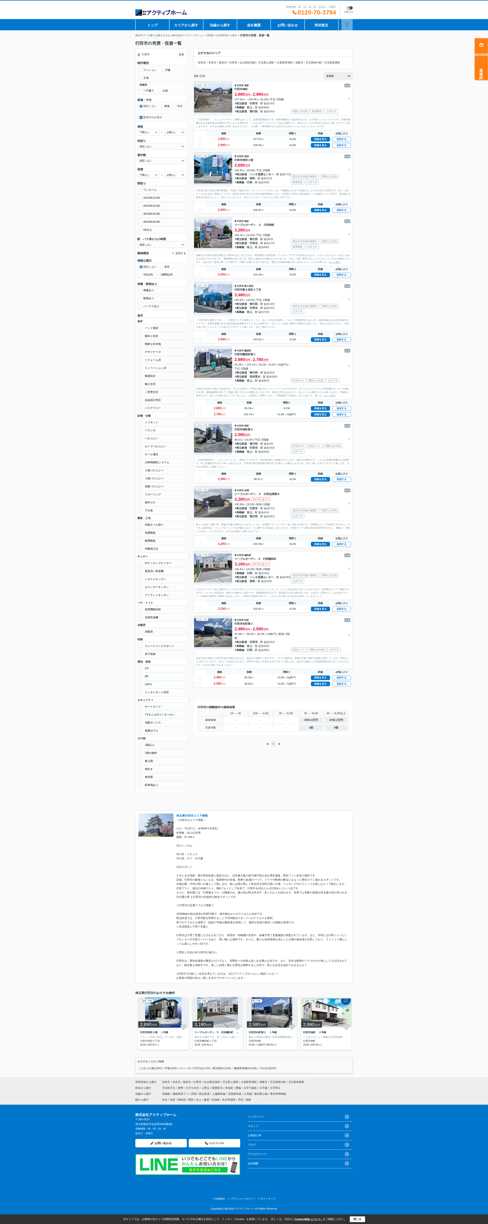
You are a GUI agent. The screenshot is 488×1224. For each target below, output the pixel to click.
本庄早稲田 (228, 1099)
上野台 (205, 1087)
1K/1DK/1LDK (151, 197)
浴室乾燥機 (151, 617)
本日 (167, 266)
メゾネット (151, 422)
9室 (336, 727)
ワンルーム (150, 189)
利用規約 (220, 1198)
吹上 (249, 107)
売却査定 (321, 25)
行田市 (233, 62)
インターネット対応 (157, 692)
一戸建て (148, 90)
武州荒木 (255, 376)
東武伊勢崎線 (278, 1093)
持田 (246, 156)
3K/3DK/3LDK (151, 213)
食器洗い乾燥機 (154, 571)
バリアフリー (153, 408)
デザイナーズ (153, 351)
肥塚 (239, 1087)
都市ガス (150, 502)
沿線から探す (220, 25)
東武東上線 (261, 1093)
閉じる (357, 1219)
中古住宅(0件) (268, 1068)
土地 (146, 77)
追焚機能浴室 (153, 609)
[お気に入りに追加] (183, 1027)
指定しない (150, 106)
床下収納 (150, 653)
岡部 (190, 1099)
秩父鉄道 (241, 103)
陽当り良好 (151, 335)
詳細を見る (320, 139)
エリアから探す (186, 25)
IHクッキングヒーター (158, 563)
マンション (150, 69)
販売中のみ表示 (152, 117)
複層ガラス (151, 730)
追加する (342, 139)
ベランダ (150, 430)
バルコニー (151, 438)
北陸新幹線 (235, 1093)
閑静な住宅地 (153, 343)
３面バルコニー (154, 478)
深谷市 (202, 62)
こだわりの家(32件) (150, 1068)
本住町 (229, 1087)
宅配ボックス (153, 722)
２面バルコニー (154, 470)
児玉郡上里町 (266, 62)
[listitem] (162, 1023)
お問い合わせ (287, 25)
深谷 (172, 1099)
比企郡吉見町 (248, 62)
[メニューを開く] (347, 24)
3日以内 (148, 274)
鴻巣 (248, 1099)
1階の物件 (151, 752)
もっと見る (334, 262)
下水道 (149, 510)
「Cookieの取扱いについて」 (307, 1219)
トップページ (256, 1116)
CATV (148, 684)
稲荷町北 (217, 1087)
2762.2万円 (336, 719)
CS (146, 668)
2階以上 (149, 744)
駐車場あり (151, 784)
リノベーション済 (155, 367)
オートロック (153, 706)
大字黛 (263, 1087)
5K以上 (147, 229)
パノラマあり (151, 306)
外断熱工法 (151, 548)
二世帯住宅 (151, 392)
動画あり (148, 298)
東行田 (254, 111)
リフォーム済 (153, 359)
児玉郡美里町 (332, 62)
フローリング (153, 494)
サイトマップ (268, 1198)
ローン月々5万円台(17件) (195, 1068)
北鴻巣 (216, 1099)
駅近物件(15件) (222, 1068)
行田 (249, 182)
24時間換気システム (157, 462)
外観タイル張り (154, 524)
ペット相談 (151, 327)
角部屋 (149, 776)
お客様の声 (254, 1135)
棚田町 (247, 555)
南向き (149, 768)
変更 (181, 54)
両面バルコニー (154, 486)
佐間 (246, 490)
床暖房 (149, 631)
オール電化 (151, 454)
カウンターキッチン (157, 587)
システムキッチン (155, 579)
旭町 (246, 85)
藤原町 (247, 350)
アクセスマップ (257, 1154)
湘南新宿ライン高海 (185, 1093)
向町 (246, 620)
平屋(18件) (171, 1068)
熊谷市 (223, 62)
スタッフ (253, 1126)
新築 (167, 106)
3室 (311, 727)
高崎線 (240, 107)
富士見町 (249, 286)
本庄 (164, 1099)
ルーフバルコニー (155, 446)
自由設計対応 (153, 400)
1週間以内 (167, 274)
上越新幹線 (219, 1093)
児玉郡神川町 (314, 62)
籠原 (206, 1099)
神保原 (182, 1099)
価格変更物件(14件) (245, 1068)
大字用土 (275, 1087)
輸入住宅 (150, 384)
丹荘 (240, 1099)
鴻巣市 (299, 62)
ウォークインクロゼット (159, 645)
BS (146, 676)
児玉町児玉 (169, 1087)
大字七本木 (193, 1087)
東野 (181, 1087)
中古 (180, 106)
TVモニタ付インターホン (160, 714)
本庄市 (212, 62)
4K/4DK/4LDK (151, 221)
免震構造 (150, 532)
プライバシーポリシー (242, 1198)
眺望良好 (150, 375)
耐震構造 (150, 540)
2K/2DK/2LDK (151, 205)
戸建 (167, 69)
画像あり (148, 290)
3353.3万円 (311, 719)
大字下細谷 (250, 1087)
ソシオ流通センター (262, 174)
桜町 (246, 221)
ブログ (252, 1144)
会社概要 (254, 25)
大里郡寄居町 (285, 62)
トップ (152, 25)
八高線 (248, 1093)
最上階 (149, 760)
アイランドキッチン (157, 595)
